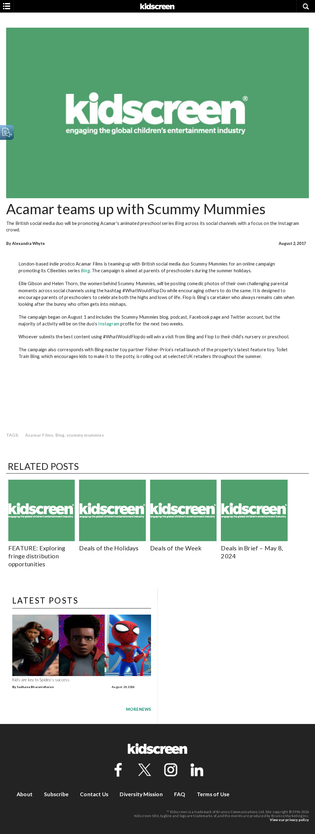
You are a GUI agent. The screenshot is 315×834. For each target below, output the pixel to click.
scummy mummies (85, 435)
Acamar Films (39, 435)
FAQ (179, 794)
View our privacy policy (289, 820)
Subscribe (56, 794)
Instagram (108, 323)
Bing (85, 270)
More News (138, 709)
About (25, 794)
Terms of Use (213, 794)
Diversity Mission (141, 794)
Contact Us (94, 794)
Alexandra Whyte (28, 243)
